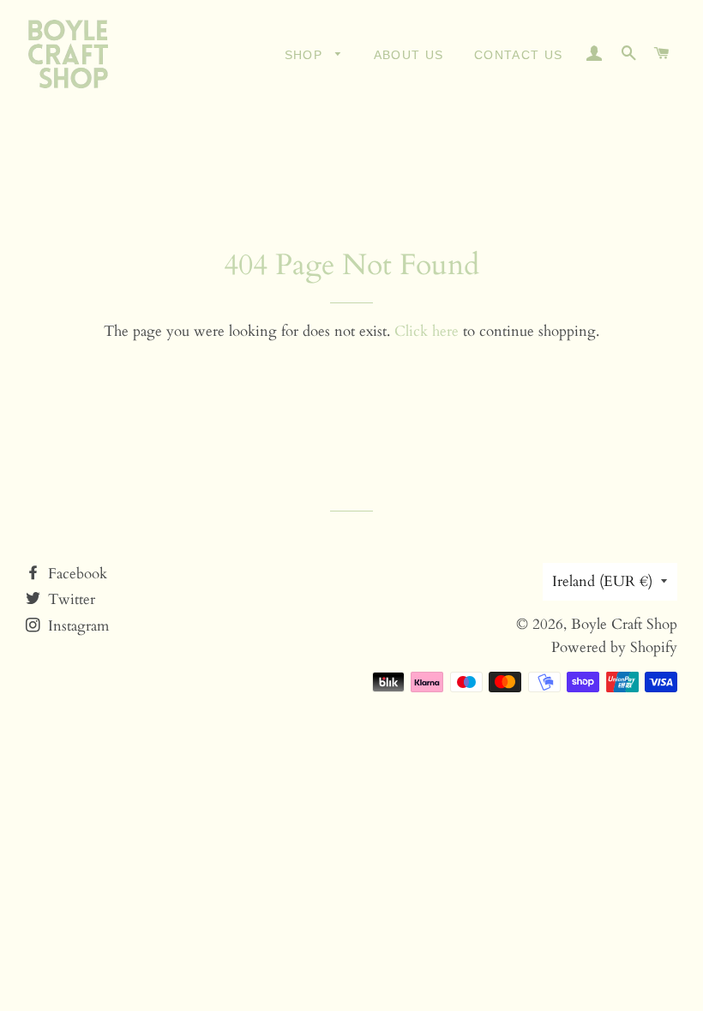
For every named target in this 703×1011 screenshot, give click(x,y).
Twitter (69, 599)
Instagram (76, 626)
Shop (306, 55)
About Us (409, 55)
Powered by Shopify (614, 647)
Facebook (75, 573)
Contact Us (518, 55)
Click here (426, 331)
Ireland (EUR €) (602, 581)
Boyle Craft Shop (624, 624)
